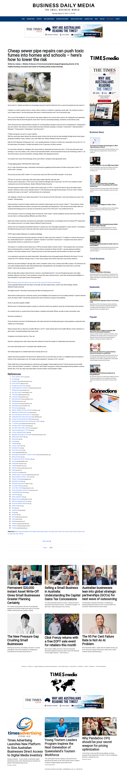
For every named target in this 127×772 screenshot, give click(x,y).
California (35, 366)
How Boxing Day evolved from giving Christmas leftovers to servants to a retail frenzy (103, 352)
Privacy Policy (73, 666)
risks (9, 366)
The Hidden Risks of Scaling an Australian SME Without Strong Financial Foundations (102, 331)
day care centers (13, 127)
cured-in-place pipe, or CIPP (43, 187)
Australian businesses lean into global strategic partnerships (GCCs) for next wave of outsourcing (99, 593)
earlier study (18, 298)
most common (30, 117)
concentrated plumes (47, 273)
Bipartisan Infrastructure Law (25, 142)
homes (21, 240)
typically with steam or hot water (17, 192)
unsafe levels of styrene (31, 242)
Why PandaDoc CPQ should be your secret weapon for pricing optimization (97, 743)
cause (49, 214)
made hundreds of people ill (30, 125)
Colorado (59, 127)
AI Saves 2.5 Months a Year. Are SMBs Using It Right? (104, 165)
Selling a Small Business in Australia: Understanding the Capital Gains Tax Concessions (62, 593)
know (61, 364)
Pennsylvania (19, 129)
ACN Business (110, 19)
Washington (28, 129)
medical (36, 240)
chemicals (58, 197)
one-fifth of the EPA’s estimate (54, 174)
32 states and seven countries (52, 237)
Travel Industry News (76, 19)
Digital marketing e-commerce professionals (46, 666)
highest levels (14, 290)
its (56, 359)
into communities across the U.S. (72, 142)
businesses (58, 240)
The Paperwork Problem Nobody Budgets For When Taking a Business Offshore (104, 146)
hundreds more (25, 251)
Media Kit (92, 666)
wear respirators (13, 277)
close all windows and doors (24, 268)
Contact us (24, 666)
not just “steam (63, 204)
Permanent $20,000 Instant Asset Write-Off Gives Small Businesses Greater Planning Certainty (23, 595)
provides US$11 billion (22, 174)
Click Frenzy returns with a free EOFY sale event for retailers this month (61, 641)
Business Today (88, 19)
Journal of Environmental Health (39, 151)
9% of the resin (52, 209)
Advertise (80, 666)
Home (23, 19)
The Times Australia (101, 666)
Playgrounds (81, 125)
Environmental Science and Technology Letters (67, 151)
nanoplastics (55, 206)
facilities (42, 240)
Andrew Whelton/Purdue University (55, 138)
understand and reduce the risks (54, 149)
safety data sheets (32, 197)
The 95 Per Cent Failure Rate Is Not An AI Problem (98, 640)
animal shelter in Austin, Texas (52, 247)
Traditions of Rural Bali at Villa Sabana (100, 272)
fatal (20, 366)
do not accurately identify (65, 295)
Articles (102, 19)
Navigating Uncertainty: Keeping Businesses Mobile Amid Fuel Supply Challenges (104, 225)
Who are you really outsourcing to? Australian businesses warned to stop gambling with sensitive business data (104, 185)
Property (39, 19)
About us (30, 666)
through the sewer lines (33, 119)
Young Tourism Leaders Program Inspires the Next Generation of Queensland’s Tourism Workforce (61, 747)
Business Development (62, 19)
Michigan (10, 129)
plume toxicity (62, 229)
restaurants (28, 240)
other (51, 240)
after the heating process (45, 290)
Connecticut (67, 127)
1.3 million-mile (16, 423)
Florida (44, 366)
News (96, 19)
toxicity (61, 359)
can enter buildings (20, 263)
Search (118, 19)
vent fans (23, 275)
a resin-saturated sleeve (31, 190)
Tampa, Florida (57, 249)
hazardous (43, 359)
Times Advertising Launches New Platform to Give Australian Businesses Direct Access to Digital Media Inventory (25, 747)
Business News (31, 19)
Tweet (45, 548)
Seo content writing (63, 666)
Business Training (11, 765)
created (10, 199)
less (23, 346)
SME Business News (49, 19)
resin (53, 112)
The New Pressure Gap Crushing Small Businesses (23, 640)
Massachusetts (77, 127)
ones (78, 197)
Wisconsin (40, 129)
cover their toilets (17, 488)
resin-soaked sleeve (14, 112)
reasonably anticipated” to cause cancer (64, 227)
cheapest (21, 117)
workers (27, 366)
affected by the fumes (70, 256)
